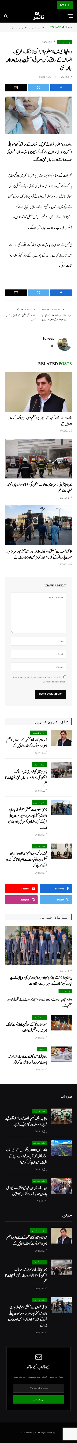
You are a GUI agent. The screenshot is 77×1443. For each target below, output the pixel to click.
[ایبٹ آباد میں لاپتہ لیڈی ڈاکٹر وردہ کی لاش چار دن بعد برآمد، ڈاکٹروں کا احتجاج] (61, 1186)
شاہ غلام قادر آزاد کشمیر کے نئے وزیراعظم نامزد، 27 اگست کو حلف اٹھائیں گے (26, 743)
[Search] (6, 16)
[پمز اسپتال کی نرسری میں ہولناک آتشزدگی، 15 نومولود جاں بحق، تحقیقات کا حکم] (38, 458)
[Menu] (70, 16)
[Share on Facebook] (61, 87)
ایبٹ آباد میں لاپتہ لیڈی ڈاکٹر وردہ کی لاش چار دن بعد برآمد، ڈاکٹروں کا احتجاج (26, 1191)
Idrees (48, 339)
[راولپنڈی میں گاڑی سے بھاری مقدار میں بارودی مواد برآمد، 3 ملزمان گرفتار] (61, 1054)
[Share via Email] (16, 87)
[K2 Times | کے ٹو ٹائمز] (38, 16)
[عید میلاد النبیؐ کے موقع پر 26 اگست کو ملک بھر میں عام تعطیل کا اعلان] (61, 1022)
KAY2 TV (64, 4)
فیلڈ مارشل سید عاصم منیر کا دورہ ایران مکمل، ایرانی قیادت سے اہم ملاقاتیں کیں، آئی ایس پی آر (26, 860)
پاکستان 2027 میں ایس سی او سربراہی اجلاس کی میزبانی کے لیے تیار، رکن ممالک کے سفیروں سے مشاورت (41, 981)
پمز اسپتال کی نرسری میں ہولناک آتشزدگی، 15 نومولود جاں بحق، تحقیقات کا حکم (26, 778)
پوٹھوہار (64, 42)
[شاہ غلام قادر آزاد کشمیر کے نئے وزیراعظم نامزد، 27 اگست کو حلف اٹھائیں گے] (38, 392)
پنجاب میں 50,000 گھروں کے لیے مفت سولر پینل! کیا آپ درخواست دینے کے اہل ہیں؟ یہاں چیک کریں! (26, 1156)
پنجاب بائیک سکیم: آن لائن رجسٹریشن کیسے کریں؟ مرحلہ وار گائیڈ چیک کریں (26, 1121)
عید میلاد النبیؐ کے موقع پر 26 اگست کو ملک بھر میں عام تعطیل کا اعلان (26, 1028)
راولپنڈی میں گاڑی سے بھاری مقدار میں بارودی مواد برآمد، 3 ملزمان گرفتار (27, 1059)
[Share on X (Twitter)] (38, 87)
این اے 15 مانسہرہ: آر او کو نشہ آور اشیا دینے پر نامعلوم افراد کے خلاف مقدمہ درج (56, 317)
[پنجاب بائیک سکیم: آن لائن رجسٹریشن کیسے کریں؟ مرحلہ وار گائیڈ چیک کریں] (61, 1116)
